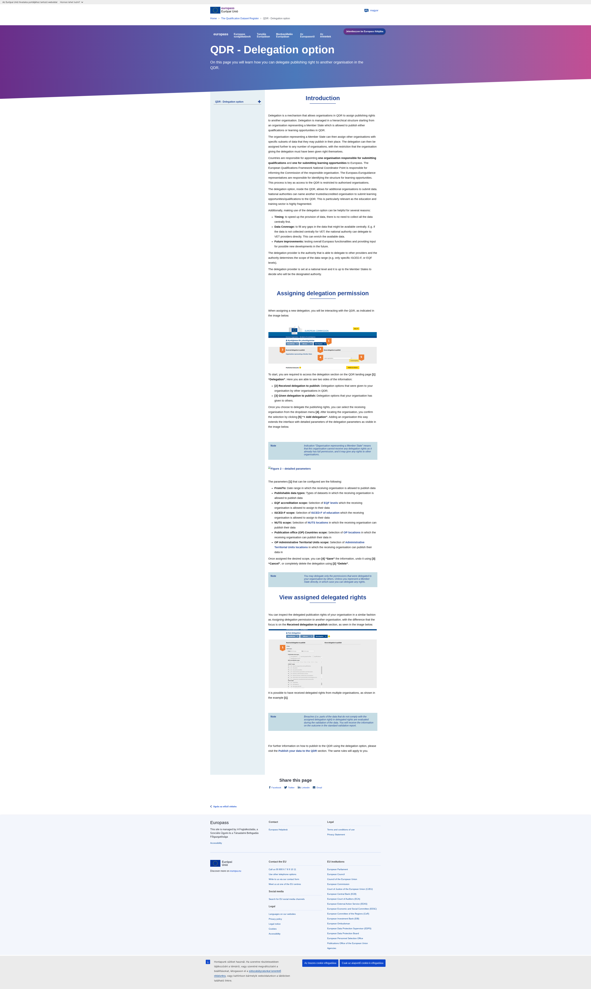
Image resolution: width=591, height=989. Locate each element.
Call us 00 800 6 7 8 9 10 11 (282, 869)
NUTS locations (318, 522)
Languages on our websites (282, 914)
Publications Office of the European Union (347, 943)
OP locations (352, 532)
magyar (371, 10)
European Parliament (337, 869)
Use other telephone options (282, 874)
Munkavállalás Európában (284, 35)
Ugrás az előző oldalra (225, 806)
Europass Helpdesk (278, 829)
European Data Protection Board (343, 933)
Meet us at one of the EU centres (285, 884)
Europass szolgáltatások (242, 35)
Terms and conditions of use (341, 829)
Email (319, 787)
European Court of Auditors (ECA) (343, 899)
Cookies (273, 929)
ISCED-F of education (325, 512)
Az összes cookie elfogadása (320, 963)
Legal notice (275, 924)
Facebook (276, 787)
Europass (219, 822)
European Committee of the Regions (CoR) (348, 913)
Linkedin (306, 787)
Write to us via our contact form (284, 879)
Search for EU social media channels (287, 899)
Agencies (331, 948)
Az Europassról (307, 35)
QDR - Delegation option (229, 101)
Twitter (291, 787)
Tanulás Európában (263, 35)
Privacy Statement (336, 834)
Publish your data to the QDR (297, 750)
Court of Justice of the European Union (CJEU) (350, 889)
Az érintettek (325, 35)
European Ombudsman (338, 923)
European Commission (338, 884)
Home (213, 18)
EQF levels (331, 502)
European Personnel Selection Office (345, 938)
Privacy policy (275, 919)
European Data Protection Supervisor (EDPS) (349, 928)
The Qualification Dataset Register (240, 18)
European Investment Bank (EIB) (343, 918)
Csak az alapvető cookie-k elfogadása (362, 963)
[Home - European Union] (224, 10)
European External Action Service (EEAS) (347, 904)
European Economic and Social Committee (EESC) (352, 909)
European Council (336, 874)
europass (220, 34)
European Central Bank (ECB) (341, 894)
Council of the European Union (342, 879)
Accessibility (216, 843)
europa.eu (235, 871)
